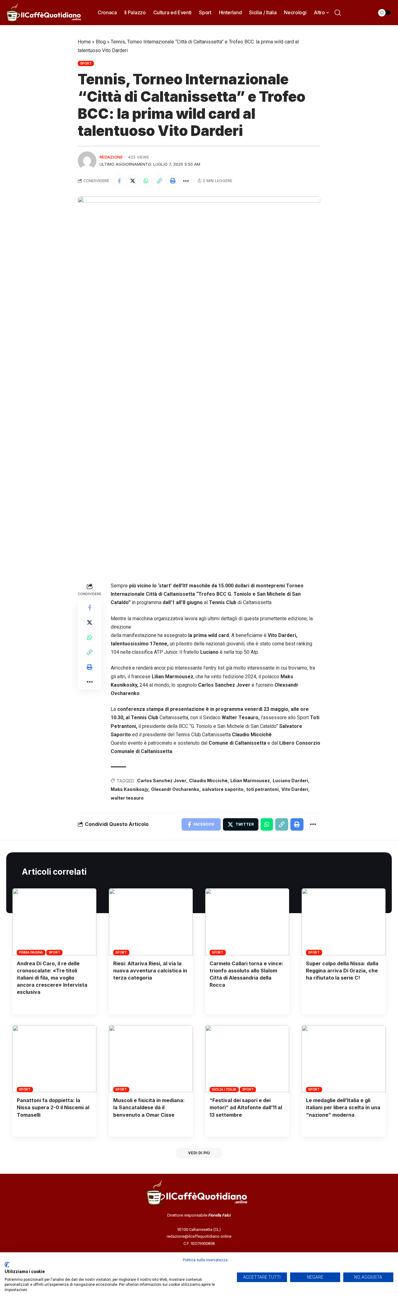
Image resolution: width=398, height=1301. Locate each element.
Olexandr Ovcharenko (175, 789)
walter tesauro (127, 798)
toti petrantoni (262, 789)
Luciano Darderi (290, 780)
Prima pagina (31, 952)
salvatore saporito (222, 789)
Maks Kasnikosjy (129, 789)
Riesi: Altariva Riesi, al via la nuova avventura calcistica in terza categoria (150, 970)
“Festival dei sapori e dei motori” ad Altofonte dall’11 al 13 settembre (246, 1107)
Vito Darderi (294, 789)
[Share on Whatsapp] (146, 181)
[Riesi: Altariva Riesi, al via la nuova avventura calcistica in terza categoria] (151, 921)
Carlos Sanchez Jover (161, 780)
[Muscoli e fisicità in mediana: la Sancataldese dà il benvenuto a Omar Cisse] (151, 1058)
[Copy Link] (159, 181)
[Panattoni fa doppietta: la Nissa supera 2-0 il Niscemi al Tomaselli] (54, 1058)
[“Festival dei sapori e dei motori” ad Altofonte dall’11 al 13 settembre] (247, 1058)
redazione (111, 157)
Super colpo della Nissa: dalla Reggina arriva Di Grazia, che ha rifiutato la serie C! (342, 970)
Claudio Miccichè (208, 780)
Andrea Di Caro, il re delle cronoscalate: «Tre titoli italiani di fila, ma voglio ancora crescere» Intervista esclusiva (52, 977)
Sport (86, 63)
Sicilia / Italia (224, 1089)
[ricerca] (338, 12)
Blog (101, 42)
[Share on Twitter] (132, 181)
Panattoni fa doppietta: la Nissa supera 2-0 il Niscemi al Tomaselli (53, 1107)
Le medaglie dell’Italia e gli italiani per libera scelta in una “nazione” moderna (343, 1107)
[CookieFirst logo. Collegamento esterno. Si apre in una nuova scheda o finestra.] (7, 1264)
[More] (186, 181)
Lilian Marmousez (250, 780)
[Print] (172, 181)
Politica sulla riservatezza (205, 1260)
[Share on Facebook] (119, 181)
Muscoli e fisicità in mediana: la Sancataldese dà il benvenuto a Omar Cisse (149, 1107)
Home (84, 42)
